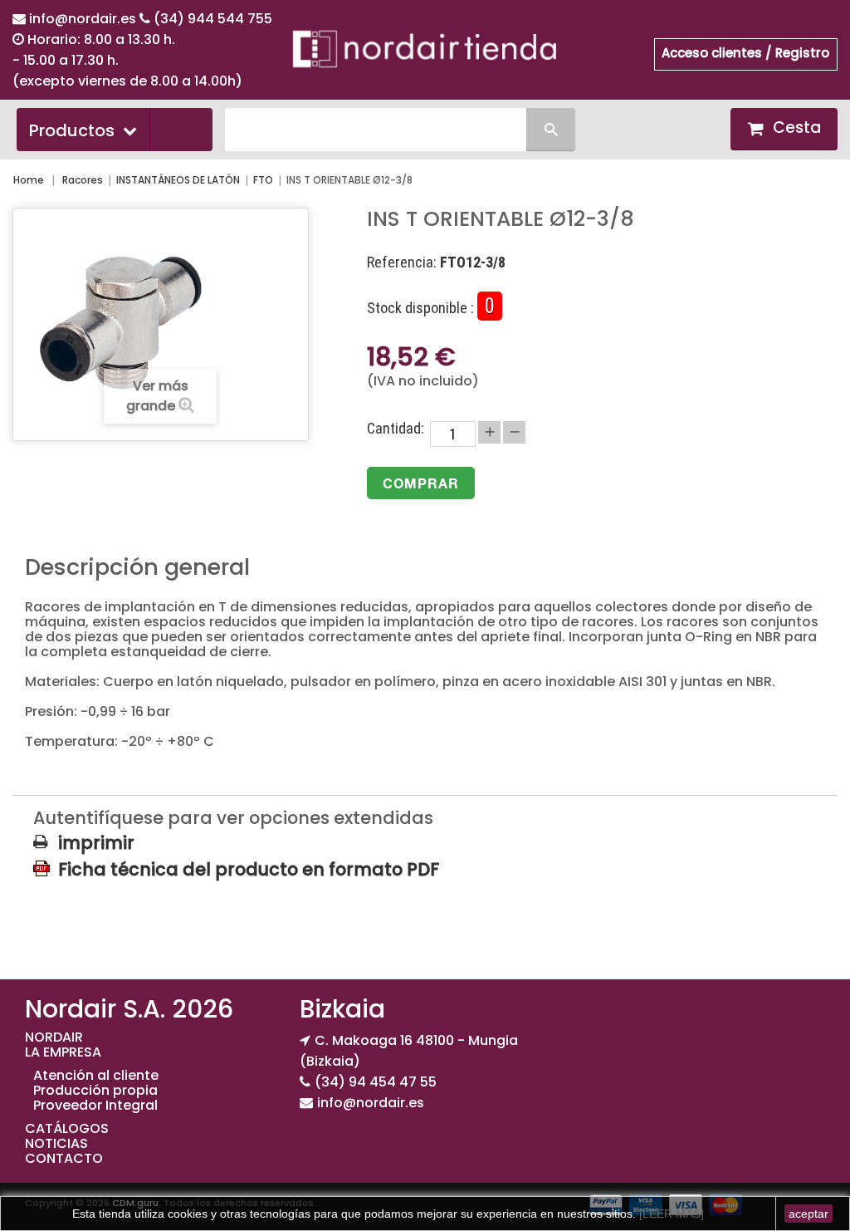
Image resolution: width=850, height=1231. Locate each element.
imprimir (96, 843)
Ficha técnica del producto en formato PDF (248, 869)
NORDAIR (54, 1037)
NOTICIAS (56, 1143)
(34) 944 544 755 (213, 18)
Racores (82, 180)
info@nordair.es (84, 18)
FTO (263, 180)
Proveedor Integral (95, 1105)
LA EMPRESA (63, 1052)
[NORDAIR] (424, 48)
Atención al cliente (96, 1075)
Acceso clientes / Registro (745, 52)
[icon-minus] (514, 432)
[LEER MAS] (670, 1213)
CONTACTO (64, 1158)
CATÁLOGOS (67, 1128)
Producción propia (95, 1090)
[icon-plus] (489, 432)
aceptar (808, 1213)
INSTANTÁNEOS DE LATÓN (178, 180)
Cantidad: (395, 428)
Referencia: (402, 262)
